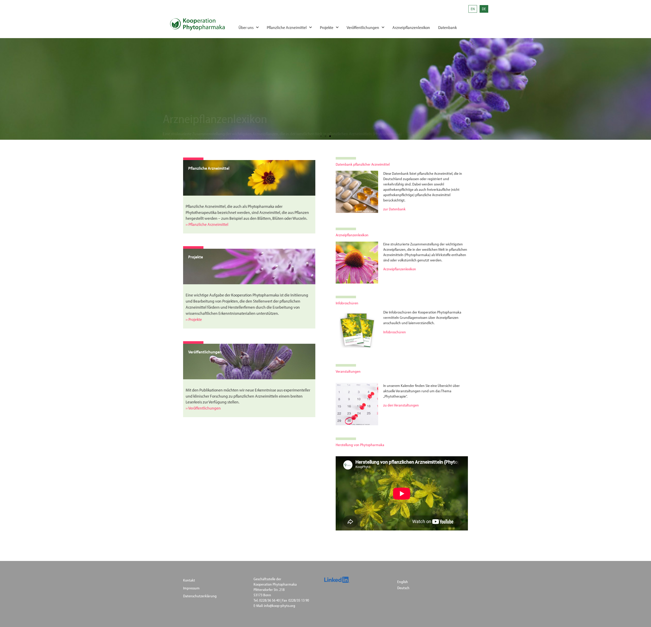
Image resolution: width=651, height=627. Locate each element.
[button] (321, 136)
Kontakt (189, 580)
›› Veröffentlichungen (203, 408)
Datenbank (447, 27)
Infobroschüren (394, 332)
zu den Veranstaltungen (401, 405)
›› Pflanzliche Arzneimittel (207, 224)
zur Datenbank (394, 209)
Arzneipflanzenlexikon (411, 27)
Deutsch (403, 587)
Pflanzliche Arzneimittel (287, 27)
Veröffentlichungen (363, 27)
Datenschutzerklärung (200, 595)
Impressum (191, 588)
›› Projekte (194, 319)
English (402, 581)
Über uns (246, 27)
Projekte (326, 27)
